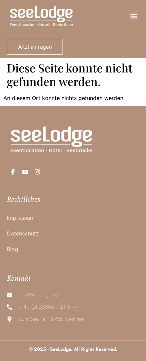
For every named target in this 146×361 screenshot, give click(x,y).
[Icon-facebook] (13, 172)
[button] (133, 15)
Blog (12, 249)
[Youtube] (25, 172)
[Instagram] (37, 172)
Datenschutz (23, 233)
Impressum (21, 217)
